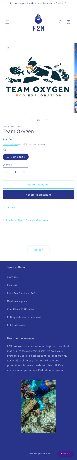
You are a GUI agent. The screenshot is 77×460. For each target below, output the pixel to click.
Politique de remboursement (24, 317)
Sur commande (15, 156)
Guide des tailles (12, 220)
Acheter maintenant (38, 194)
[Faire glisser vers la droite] (46, 120)
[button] (7, 22)
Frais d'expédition (10, 144)
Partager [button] (12, 207)
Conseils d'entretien (37, 220)
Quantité (7, 164)
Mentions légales (17, 301)
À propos (12, 276)
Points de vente (16, 325)
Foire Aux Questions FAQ (21, 293)
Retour (38, 249)
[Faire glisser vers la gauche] (31, 120)
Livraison (12, 284)
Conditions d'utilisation (21, 309)
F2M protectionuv (42, 453)
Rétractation (66, 454)
